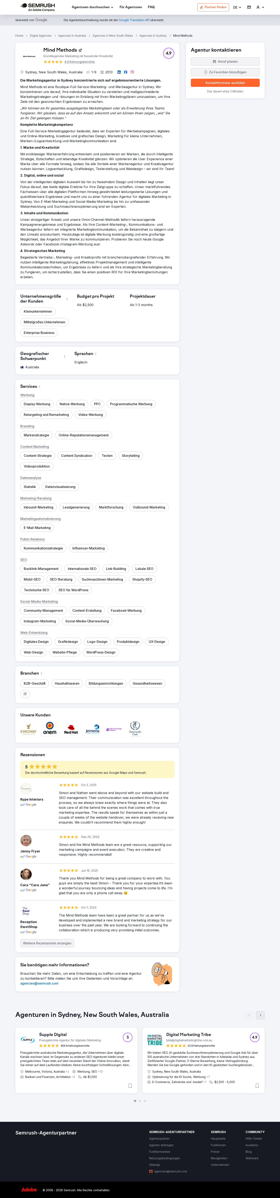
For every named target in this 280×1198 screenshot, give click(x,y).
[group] (140, 1056)
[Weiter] (260, 1015)
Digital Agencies (41, 35)
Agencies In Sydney (153, 35)
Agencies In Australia (72, 35)
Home (19, 35)
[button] (237, 7)
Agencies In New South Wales (113, 35)
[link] (131, 7)
